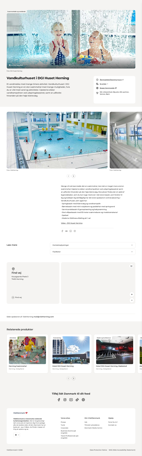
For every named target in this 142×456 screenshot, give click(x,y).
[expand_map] (131, 266)
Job (86, 422)
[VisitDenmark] (20, 413)
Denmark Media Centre (93, 428)
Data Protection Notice (98, 450)
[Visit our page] (65, 400)
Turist (63, 425)
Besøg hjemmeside (107, 88)
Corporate (64, 428)
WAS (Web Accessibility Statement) (122, 450)
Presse (63, 422)
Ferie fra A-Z (112, 422)
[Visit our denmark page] (59, 400)
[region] (98, 283)
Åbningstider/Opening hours (111, 80)
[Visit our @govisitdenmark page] (77, 400)
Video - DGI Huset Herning (71, 223)
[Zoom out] (131, 300)
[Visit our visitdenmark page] (71, 400)
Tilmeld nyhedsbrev (92, 425)
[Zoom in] (131, 294)
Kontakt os (112, 425)
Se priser (103, 84)
